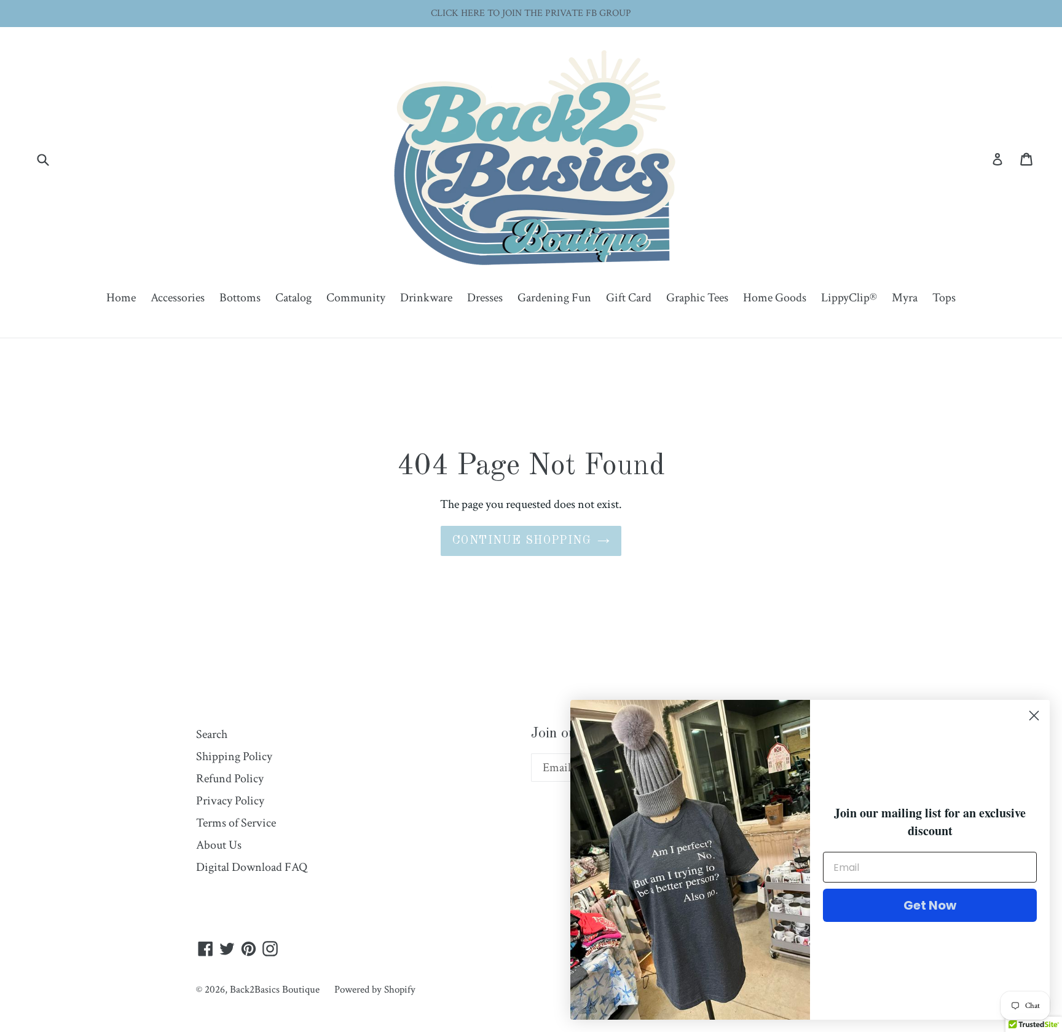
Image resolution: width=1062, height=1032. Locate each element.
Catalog (293, 298)
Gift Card (628, 298)
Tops (944, 298)
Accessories (178, 298)
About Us (219, 845)
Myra (905, 298)
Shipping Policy (234, 756)
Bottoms (240, 298)
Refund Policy (230, 779)
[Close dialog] (1034, 715)
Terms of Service (236, 823)
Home (121, 298)
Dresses (485, 298)
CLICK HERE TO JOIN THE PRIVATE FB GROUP (531, 13)
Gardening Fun (554, 298)
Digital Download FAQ (251, 867)
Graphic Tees (697, 298)
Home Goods (774, 298)
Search (211, 734)
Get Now (929, 905)
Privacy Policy (230, 801)
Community (355, 298)
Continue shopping (521, 540)
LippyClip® (849, 298)
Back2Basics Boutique (275, 989)
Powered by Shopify (374, 989)
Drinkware (426, 298)
